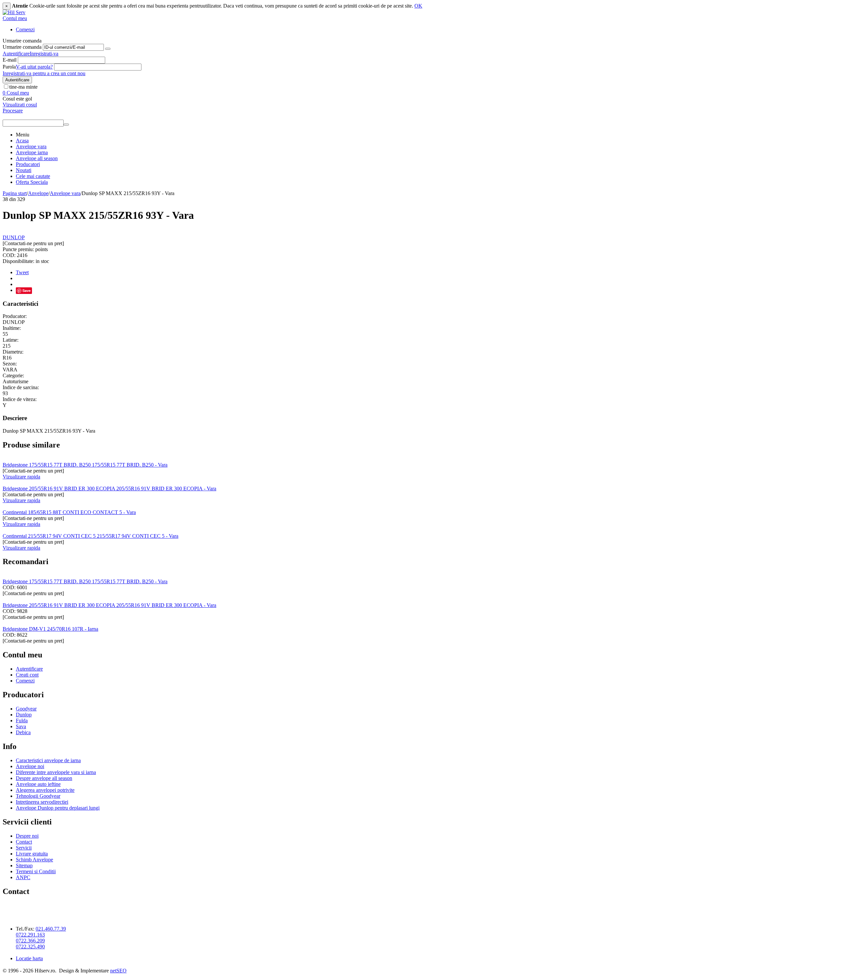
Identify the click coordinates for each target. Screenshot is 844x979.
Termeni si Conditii (36, 871)
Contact (24, 842)
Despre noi (27, 836)
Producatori (28, 164)
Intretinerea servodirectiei (42, 802)
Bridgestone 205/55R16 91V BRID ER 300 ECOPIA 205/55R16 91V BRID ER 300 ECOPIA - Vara (109, 488)
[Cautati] (66, 125)
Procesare (13, 110)
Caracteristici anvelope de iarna (48, 760)
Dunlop (24, 714)
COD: (9, 255)
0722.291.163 (30, 934)
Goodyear (26, 708)
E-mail (9, 60)
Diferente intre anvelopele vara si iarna (56, 772)
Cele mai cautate (33, 176)
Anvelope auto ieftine (38, 784)
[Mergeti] (107, 49)
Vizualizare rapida (21, 476)
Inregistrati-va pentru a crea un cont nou (44, 73)
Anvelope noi (30, 766)
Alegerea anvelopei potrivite (45, 790)
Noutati (23, 170)
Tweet (22, 272)
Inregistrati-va (44, 53)
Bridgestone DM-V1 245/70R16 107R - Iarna (50, 629)
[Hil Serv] (14, 12)
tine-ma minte (23, 87)
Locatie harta (29, 958)
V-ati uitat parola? (34, 67)
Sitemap (24, 865)
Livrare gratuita (32, 853)
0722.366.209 (30, 940)
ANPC (23, 877)
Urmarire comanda (22, 47)
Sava (21, 726)
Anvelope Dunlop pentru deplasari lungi (58, 808)
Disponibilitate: (18, 261)
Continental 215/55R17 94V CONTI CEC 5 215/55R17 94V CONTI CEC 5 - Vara (90, 536)
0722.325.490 (30, 946)
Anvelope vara (31, 146)
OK (418, 6)
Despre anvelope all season (44, 778)
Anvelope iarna (32, 152)
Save (26, 290)
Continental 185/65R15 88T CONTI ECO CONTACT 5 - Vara (69, 512)
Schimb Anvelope (34, 859)
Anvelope (38, 193)
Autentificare (16, 53)
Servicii (24, 847)
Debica (23, 732)
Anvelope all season (37, 158)
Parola (9, 67)
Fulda (22, 720)
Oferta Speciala (32, 182)
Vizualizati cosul (20, 104)
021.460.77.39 (51, 929)
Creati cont (27, 674)
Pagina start (15, 193)
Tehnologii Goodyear (38, 796)
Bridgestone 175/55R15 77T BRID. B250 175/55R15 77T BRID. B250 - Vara (85, 465)
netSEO (118, 970)
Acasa (22, 140)
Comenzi (25, 29)
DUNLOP (14, 237)
